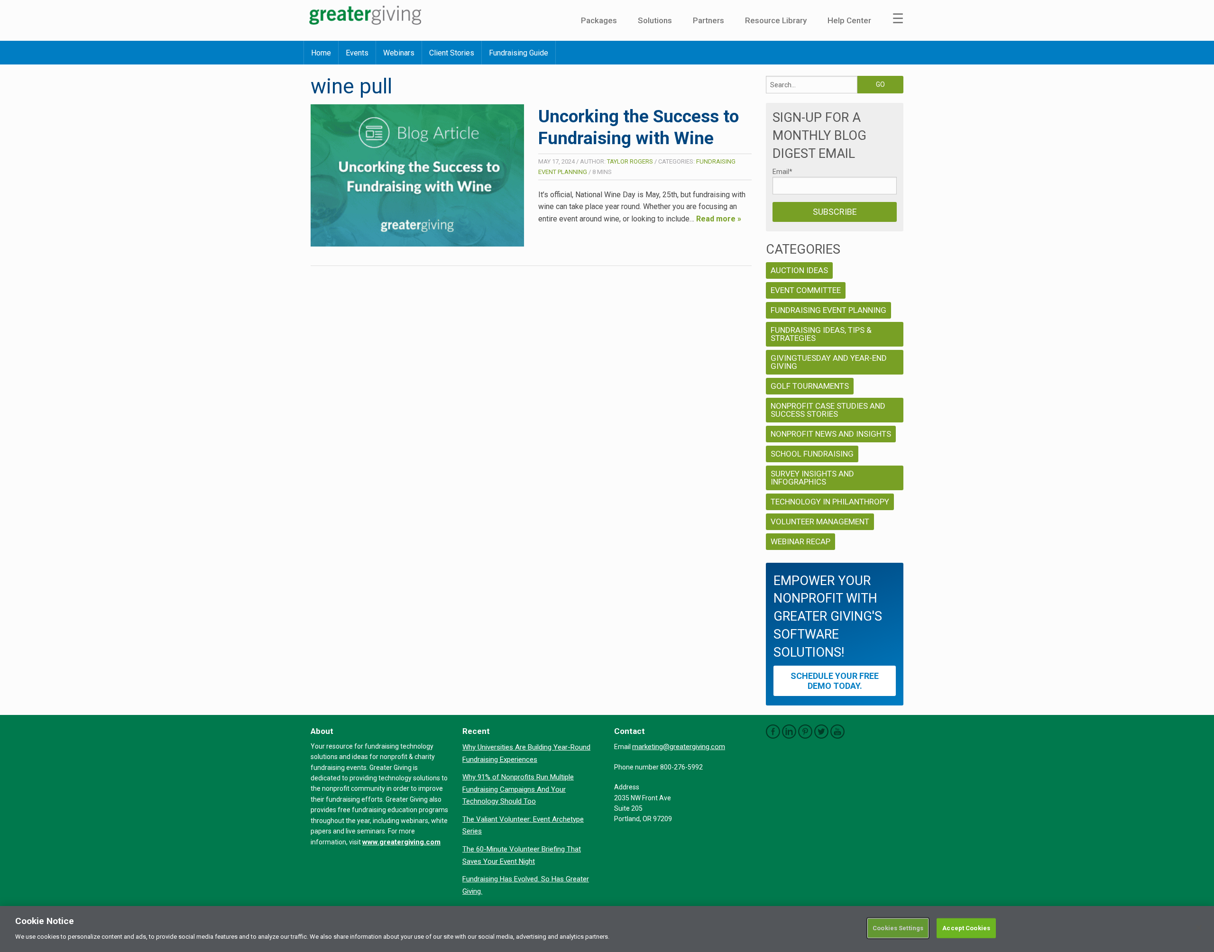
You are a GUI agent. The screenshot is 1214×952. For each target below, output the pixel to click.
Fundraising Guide (518, 52)
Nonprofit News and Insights (831, 434)
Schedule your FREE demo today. (835, 681)
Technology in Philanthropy (830, 501)
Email (782, 171)
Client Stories (451, 52)
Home (321, 52)
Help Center (849, 20)
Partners (708, 20)
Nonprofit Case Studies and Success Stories (828, 410)
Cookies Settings (898, 928)
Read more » (718, 218)
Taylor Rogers (630, 161)
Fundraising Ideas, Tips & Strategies (821, 334)
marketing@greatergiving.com (678, 746)
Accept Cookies (966, 928)
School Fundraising (812, 453)
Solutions (655, 20)
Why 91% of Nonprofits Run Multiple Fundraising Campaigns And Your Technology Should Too (518, 789)
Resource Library (776, 20)
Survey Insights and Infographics (812, 477)
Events (357, 52)
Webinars (398, 52)
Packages (599, 20)
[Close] (1198, 927)
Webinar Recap (800, 541)
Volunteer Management (820, 521)
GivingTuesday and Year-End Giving (829, 362)
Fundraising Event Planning (828, 310)
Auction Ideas (799, 270)
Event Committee (806, 290)
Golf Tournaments (810, 386)
